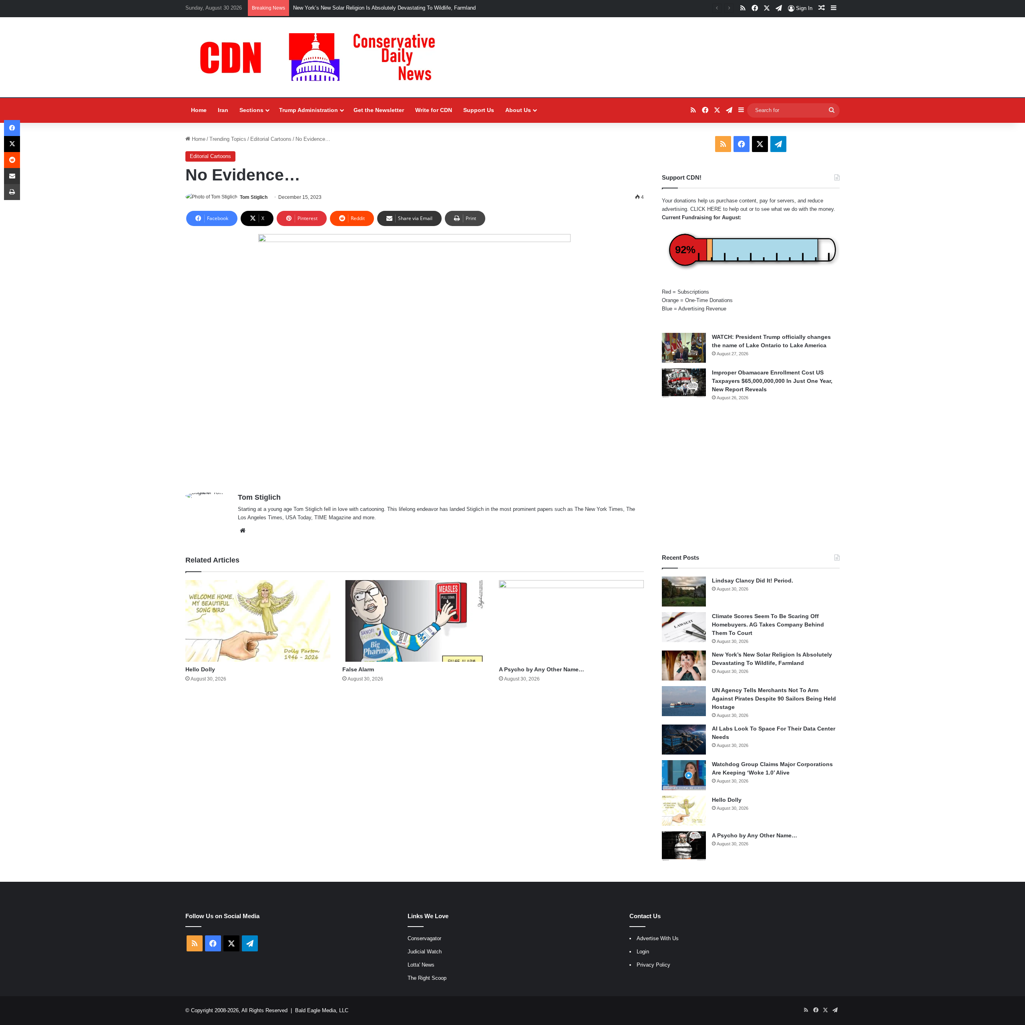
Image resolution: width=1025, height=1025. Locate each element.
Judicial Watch (425, 952)
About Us (518, 110)
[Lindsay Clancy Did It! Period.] (684, 592)
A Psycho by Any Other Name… (541, 669)
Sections (251, 110)
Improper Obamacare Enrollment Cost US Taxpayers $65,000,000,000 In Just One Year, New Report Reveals (772, 380)
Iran (223, 110)
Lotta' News (421, 965)
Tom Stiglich (253, 197)
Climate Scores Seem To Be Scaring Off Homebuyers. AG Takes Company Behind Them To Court (768, 624)
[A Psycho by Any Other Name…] (571, 621)
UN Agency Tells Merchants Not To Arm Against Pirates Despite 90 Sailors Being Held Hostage (774, 698)
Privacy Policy (653, 965)
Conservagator (424, 938)
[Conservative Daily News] (321, 57)
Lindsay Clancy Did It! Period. (752, 580)
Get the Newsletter (379, 110)
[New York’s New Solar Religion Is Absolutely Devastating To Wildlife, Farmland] (684, 666)
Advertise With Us (658, 938)
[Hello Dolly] (257, 621)
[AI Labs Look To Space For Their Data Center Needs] (684, 740)
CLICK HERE (706, 209)
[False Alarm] (414, 621)
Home (199, 110)
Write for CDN (433, 110)
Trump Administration (308, 110)
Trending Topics (227, 139)
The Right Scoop (427, 978)
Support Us (478, 110)
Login (643, 952)
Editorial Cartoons (270, 139)
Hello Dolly (200, 669)
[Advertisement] (751, 477)
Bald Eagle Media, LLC (321, 1010)
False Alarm (358, 669)
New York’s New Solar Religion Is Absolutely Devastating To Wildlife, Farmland (384, 8)
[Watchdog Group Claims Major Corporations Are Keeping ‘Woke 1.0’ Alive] (684, 775)
